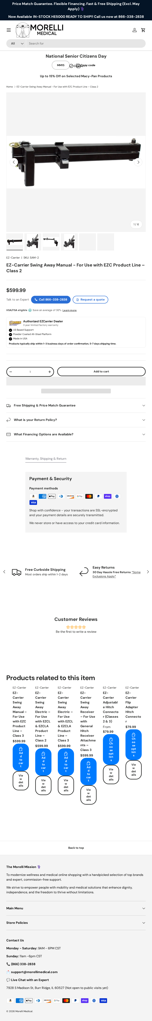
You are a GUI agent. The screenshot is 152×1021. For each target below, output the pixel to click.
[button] (76, 381)
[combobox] (76, 43)
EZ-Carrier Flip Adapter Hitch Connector (133, 707)
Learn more (70, 310)
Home (9, 87)
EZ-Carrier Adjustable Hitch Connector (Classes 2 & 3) (111, 707)
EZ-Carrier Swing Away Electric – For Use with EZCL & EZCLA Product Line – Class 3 (65, 716)
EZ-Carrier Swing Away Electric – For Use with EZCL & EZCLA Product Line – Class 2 (42, 716)
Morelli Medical (23, 1011)
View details (21, 780)
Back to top (76, 848)
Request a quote (93, 300)
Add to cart (101, 371)
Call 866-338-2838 (53, 300)
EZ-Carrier (13, 257)
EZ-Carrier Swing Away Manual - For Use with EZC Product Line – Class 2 (57, 87)
